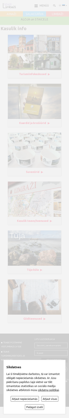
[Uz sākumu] (9, 5)
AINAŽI (11, 14)
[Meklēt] (54, 5)
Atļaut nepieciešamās (25, 398)
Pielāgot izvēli (34, 407)
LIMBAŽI (57, 14)
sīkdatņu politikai (48, 390)
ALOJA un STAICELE (34, 19)
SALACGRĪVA (35, 14)
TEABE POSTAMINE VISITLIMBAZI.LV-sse (11, 344)
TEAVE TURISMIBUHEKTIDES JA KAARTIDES (13, 355)
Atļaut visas (50, 398)
